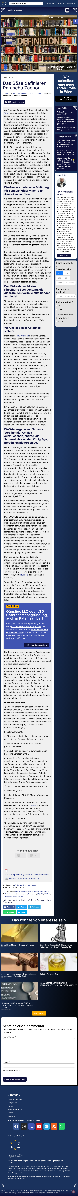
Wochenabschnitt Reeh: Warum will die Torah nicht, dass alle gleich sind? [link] (65, 121)
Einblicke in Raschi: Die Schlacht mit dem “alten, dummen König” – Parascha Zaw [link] (57, 946)
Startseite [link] (6, 93)
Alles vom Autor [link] (64, 255)
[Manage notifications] (73, 1191)
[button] (9, 907)
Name (6, 1062)
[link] (75, 21)
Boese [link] (36, 892)
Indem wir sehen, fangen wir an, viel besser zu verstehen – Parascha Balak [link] (19, 975)
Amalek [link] (18, 892)
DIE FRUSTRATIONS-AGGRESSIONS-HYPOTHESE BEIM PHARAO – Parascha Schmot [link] (17, 1005)
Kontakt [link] (10, 1113)
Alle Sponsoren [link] (12, 1103)
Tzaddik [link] (32, 805)
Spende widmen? (64, 302)
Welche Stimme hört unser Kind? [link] (65, 113)
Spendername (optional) (63, 290)
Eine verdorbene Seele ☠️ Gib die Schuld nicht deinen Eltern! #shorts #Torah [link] (66, 143)
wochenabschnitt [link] (11, 896)
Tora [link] (14, 93)
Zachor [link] (20, 896)
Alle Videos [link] (71, 3)
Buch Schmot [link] (44, 892)
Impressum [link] (11, 1106)
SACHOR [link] (40, 894)
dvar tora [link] (15, 894)
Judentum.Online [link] (27, 1191)
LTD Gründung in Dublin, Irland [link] (26, 626)
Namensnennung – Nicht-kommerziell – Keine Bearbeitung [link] (24, 1193)
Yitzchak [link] (25, 336)
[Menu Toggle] (67, 10)
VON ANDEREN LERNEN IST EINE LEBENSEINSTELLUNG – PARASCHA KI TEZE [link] (58, 984)
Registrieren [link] (11, 1116)
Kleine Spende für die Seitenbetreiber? (65, 266)
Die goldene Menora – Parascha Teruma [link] (17, 945)
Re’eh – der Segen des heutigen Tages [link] (66, 128)
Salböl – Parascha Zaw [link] (49, 974)
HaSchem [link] (23, 575)
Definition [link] (8, 894)
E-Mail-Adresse (11, 1070)
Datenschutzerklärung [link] (15, 1109)
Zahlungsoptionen (65, 314)
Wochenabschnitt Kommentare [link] (30, 93)
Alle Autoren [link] (50, 3)
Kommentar (9, 1037)
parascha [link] (33, 894)
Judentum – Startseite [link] (15, 1099)
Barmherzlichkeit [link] (27, 892)
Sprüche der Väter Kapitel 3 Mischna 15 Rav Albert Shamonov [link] (66, 152)
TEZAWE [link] (47, 894)
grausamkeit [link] (24, 894)
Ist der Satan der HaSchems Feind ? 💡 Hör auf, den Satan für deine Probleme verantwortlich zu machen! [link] (66, 163)
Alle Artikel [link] (60, 3)
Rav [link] (18, 336)
